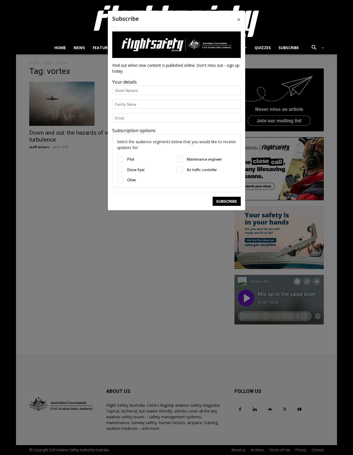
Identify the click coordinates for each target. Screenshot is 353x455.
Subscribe (226, 201)
